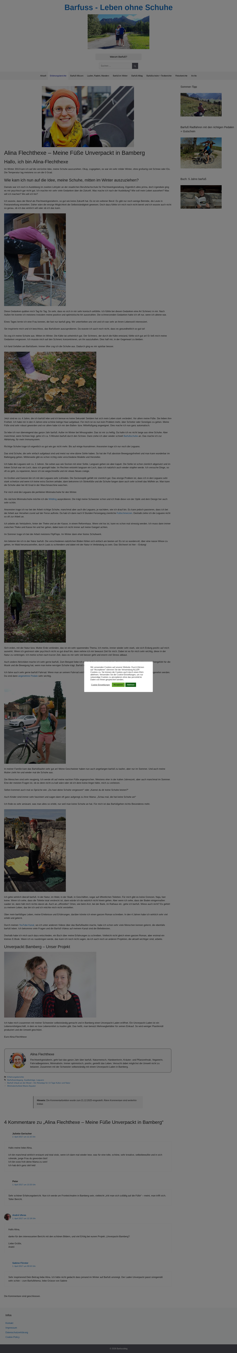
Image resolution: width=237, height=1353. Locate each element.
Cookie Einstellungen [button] (100, 685)
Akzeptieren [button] (118, 685)
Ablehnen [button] (130, 685)
